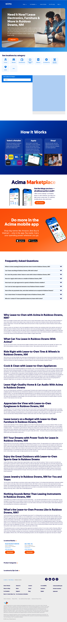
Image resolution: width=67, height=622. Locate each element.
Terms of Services (7, 598)
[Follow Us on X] (52, 580)
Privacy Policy (14, 598)
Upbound (55, 591)
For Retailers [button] (33, 4)
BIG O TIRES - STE (29, 543)
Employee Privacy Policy (36, 598)
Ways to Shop (7, 588)
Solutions (43, 588)
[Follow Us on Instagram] (56, 580)
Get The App (52, 4)
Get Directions (8, 547)
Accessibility (44, 585)
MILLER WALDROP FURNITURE (12, 543)
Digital (42, 591)
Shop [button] (24, 4)
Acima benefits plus (57, 585)
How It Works (7, 585)
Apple (21, 241)
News (17, 588)
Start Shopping (39, 202)
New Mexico (11, 579)
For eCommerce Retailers (22, 594)
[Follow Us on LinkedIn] (49, 580)
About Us (18, 585)
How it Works (43, 4)
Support (18, 591)
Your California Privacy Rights (24, 598)
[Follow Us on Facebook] (45, 580)
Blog (29, 591)
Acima (8, 4)
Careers (30, 585)
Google (33, 241)
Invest (29, 588)
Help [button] (58, 4)
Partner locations (57, 588)
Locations (5, 579)
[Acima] (6, 603)
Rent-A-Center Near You (9, 594)
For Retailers (7, 591)
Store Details (10, 552)
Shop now (13, 39)
